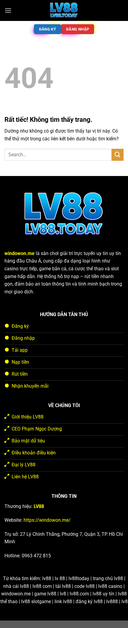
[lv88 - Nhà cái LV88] (64, 10)
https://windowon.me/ (47, 520)
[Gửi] (118, 154)
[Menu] (8, 10)
